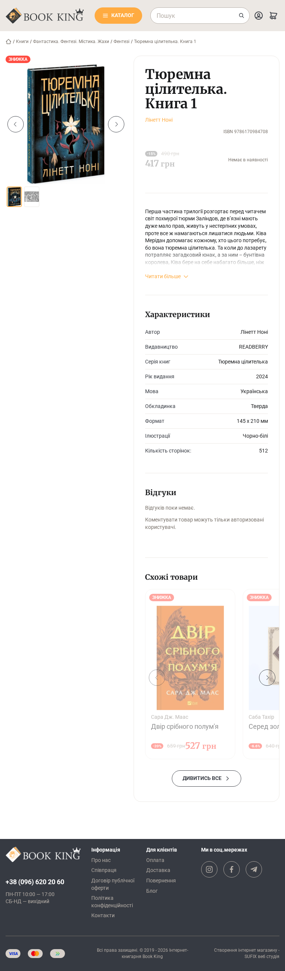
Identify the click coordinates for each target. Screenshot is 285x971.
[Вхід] (259, 16)
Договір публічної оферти (112, 884)
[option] (66, 124)
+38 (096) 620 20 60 (35, 882)
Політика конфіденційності (112, 901)
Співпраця (104, 870)
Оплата (155, 860)
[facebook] (231, 869)
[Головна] (9, 42)
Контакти (103, 915)
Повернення (161, 880)
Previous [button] (15, 124)
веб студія (268, 956)
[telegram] (254, 869)
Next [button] (116, 124)
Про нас (101, 860)
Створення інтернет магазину (245, 950)
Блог (152, 891)
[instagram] (209, 869)
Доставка (158, 870)
